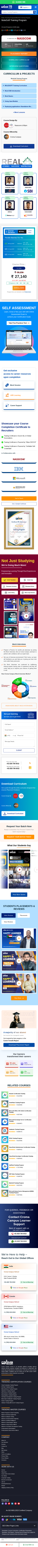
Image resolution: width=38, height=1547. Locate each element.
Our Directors (4, 1442)
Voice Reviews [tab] (8, 922)
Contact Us (4, 1446)
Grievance (3, 1460)
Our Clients (4, 1475)
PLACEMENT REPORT (19, 54)
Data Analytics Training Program (9, 1394)
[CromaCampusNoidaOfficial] (2, 1503)
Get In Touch (19, 498)
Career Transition (11, 579)
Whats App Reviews (30, 592)
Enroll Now (19, 288)
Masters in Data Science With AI (9, 1424)
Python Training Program (7, 1400)
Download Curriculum (20, 146)
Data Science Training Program (8, 1393)
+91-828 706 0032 (13, 768)
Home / (3, 17)
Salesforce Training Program (8, 1391)
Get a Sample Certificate (19, 504)
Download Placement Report (19, 1045)
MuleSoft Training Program (23, 17)
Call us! (10, 1545)
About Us (3, 1440)
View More (17, 998)
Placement (3, 1472)
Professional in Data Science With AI (10, 1430)
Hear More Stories (19, 894)
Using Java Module (11, 101)
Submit (19, 750)
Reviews (3, 1444)
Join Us (3, 1481)
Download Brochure (6, 1483)
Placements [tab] (23, 915)
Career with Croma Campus (8, 1473)
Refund (3, 1485)
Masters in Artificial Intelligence (8, 1420)
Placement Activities (11, 586)
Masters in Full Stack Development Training (11, 1426)
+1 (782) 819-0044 (9, 1312)
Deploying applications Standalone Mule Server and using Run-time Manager (19, 106)
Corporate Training (5, 1477)
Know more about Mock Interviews (19, 705)
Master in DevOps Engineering (8, 1414)
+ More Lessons (19, 112)
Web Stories (4, 1450)
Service (3, 1470)
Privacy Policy (4, 1456)
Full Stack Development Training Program (11, 1396)
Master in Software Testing (7, 1416)
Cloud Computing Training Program (9, 1385)
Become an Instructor (6, 1479)
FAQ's (2, 1452)
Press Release (4, 1458)
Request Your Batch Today (19, 837)
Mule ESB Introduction (12, 91)
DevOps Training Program (7, 1387)
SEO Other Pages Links (10, 1526)
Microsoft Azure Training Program (9, 1389)
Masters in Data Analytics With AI (9, 1422)
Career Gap (30, 579)
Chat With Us (29, 1545)
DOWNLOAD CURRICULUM (19, 60)
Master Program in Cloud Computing (10, 1412)
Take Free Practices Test (18, 323)
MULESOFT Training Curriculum (16, 85)
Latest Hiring (11, 592)
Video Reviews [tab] (8, 915)
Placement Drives (29, 586)
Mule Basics (9, 96)
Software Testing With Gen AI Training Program (12, 1402)
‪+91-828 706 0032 (13, 763)
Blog (2, 1448)
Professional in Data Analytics (8, 1428)
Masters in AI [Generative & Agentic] (9, 1418)
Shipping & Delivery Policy (7, 1487)
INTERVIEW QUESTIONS (19, 66)
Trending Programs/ (10, 17)
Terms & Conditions (6, 1454)
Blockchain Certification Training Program (11, 1398)
